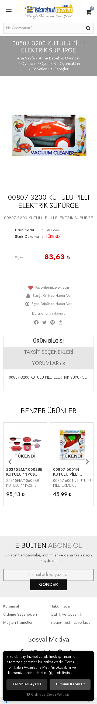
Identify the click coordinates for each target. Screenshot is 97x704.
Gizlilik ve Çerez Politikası (50, 694)
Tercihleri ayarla (26, 684)
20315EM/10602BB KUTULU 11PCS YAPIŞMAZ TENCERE (24, 472)
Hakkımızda (60, 606)
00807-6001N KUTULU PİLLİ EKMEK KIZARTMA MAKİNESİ (70, 472)
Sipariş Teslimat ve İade (70, 623)
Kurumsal (11, 606)
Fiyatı (19, 258)
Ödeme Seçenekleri (20, 614)
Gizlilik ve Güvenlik (66, 614)
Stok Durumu (27, 237)
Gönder (48, 585)
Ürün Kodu (24, 230)
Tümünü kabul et (70, 684)
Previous (9, 461)
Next (87, 461)
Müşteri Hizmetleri (18, 623)
